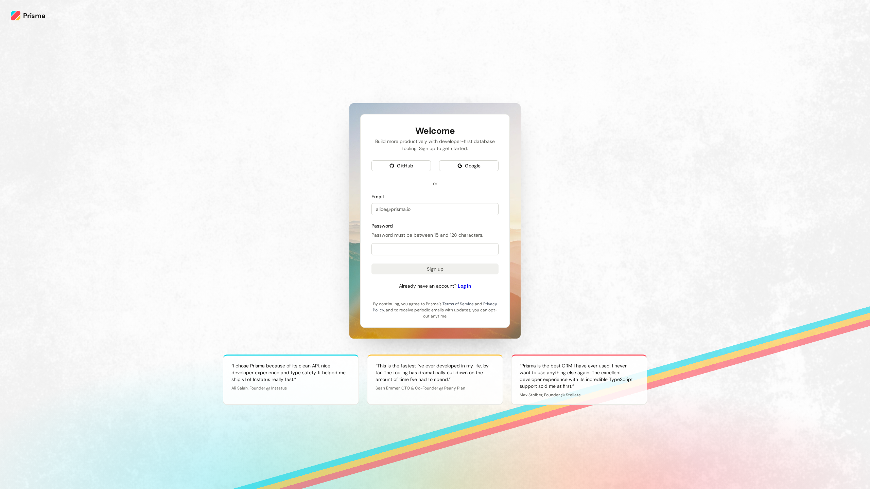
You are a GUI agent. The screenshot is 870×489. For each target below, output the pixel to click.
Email (377, 196)
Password (382, 225)
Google (473, 165)
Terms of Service (458, 303)
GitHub (405, 165)
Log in (464, 286)
